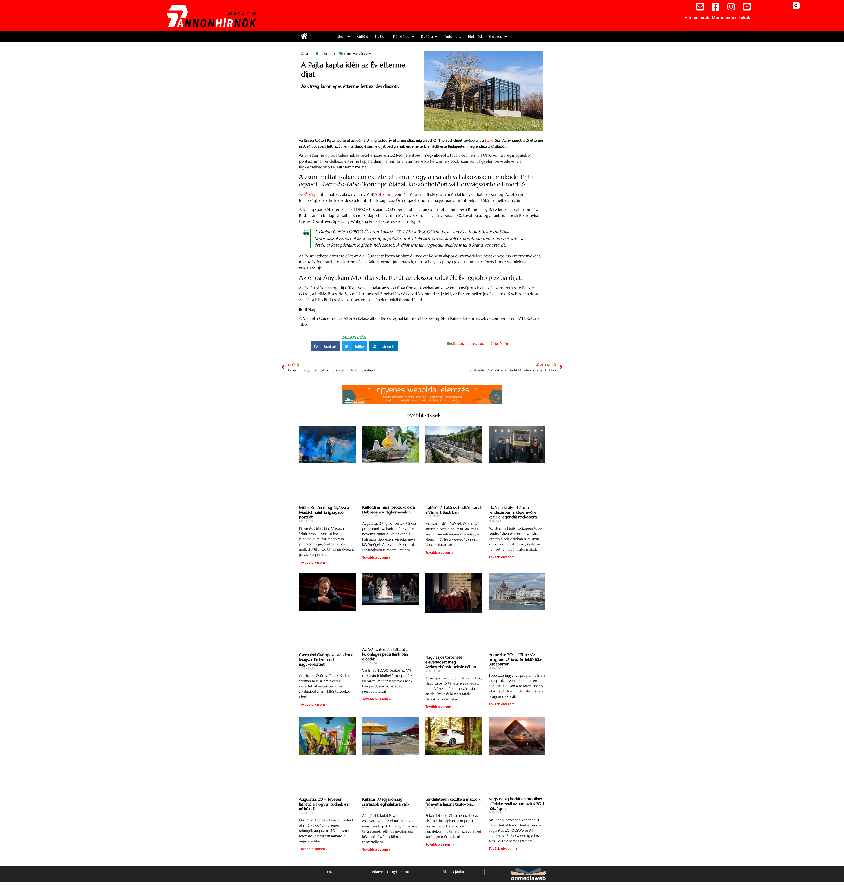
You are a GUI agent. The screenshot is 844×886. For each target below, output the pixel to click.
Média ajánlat (453, 872)
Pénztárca (401, 36)
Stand (489, 140)
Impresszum (328, 872)
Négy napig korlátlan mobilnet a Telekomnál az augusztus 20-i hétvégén (516, 803)
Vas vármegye (362, 53)
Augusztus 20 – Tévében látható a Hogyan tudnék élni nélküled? (324, 804)
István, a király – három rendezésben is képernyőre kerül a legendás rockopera (513, 512)
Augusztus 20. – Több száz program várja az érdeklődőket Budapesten (516, 659)
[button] (796, 5)
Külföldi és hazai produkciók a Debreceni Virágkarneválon (388, 510)
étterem (385, 194)
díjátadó (457, 344)
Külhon (380, 36)
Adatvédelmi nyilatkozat (390, 872)
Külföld (362, 36)
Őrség (309, 194)
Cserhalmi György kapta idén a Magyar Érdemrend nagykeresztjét (326, 659)
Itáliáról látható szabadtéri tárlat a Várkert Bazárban (453, 510)
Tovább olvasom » (313, 562)
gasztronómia (488, 344)
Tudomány (452, 36)
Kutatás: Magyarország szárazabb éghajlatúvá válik (385, 802)
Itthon (340, 36)
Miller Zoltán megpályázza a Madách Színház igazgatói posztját (324, 512)
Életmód (475, 36)
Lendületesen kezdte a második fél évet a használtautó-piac (452, 802)
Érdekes (495, 36)
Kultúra (427, 36)
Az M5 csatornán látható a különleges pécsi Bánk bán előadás (385, 654)
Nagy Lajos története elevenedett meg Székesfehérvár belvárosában (450, 662)
